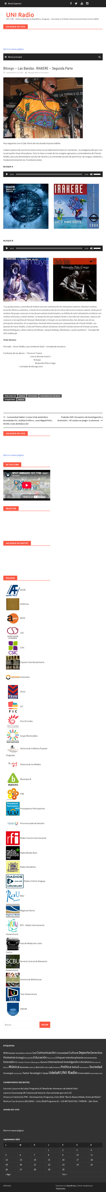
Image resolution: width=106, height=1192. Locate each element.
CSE (22, 632)
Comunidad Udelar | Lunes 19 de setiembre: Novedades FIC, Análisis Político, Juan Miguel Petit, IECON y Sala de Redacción (27, 420)
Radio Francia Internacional (33, 838)
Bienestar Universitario (16, 1053)
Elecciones (51, 1058)
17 (77, 1159)
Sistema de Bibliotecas (31, 979)
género (38, 1062)
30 (63, 1169)
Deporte (84, 1052)
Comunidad (62, 1052)
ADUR (23, 589)
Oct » (64, 1174)
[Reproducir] (7, 174)
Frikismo (27, 1062)
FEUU (22, 691)
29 (49, 1169)
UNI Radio (20, 14)
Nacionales (24, 1067)
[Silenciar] (91, 174)
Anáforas (24, 604)
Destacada (32, 396)
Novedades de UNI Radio (50, 396)
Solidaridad (18, 1073)
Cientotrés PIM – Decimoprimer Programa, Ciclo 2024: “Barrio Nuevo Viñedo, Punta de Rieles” (57, 1097)
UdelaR (23, 1008)
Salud (75, 1067)
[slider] (97, 173)
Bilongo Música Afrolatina (38, 72)
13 (21, 1159)
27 (21, 1169)
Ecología (20, 1057)
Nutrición (40, 1067)
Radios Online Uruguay (34, 881)
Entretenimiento (90, 1057)
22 (49, 1164)
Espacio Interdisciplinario (32, 662)
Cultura (73, 1053)
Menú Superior (15, 3)
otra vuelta (49, 1067)
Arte (5, 1052)
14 (35, 1159)
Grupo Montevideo (29, 735)
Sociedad (95, 1067)
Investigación (71, 1062)
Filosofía (21, 1062)
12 (7, 1159)
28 (35, 1169)
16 (63, 1159)
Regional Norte (27, 910)
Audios (22, 396)
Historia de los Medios (30, 764)
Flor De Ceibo (26, 721)
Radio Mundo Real (28, 852)
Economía (29, 1057)
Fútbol (33, 1062)
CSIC (22, 647)
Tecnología (35, 1073)
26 (7, 1169)
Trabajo (44, 1073)
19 (7, 1164)
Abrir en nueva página (13, 49)
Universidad (83, 1073)
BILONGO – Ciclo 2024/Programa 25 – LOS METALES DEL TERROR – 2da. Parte (61, 1101)
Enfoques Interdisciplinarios (69, 1057)
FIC (21, 706)
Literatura (85, 1062)
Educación (40, 1057)
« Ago (8, 1174)
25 (92, 1164)
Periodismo (56, 1067)
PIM (22, 793)
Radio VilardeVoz (28, 866)
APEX (22, 618)
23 (63, 1164)
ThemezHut (60, 1188)
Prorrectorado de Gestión (32, 823)
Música (21, 399)
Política (66, 1067)
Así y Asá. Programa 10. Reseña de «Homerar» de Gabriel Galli (49, 1088)
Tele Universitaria (28, 994)
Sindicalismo (84, 1067)
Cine (34, 1052)
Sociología (8, 1073)
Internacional (55, 1062)
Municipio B (25, 779)
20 (21, 1164)
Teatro (25, 1073)
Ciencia (28, 1053)
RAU (22, 895)
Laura (6, 1092)
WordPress (71, 1185)
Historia (43, 1062)
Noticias (32, 1067)
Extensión (25, 677)
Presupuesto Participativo (32, 808)
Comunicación (46, 1053)
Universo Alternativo (96, 1073)
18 (92, 1159)
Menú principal (15, 57)
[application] (53, 174)
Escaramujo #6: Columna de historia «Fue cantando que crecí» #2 (41, 1092)
